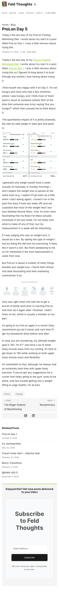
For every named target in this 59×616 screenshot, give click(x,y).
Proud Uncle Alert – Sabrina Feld (21, 453)
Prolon (7, 394)
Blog (13, 24)
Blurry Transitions (12, 462)
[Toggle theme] (35, 4)
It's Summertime (11, 443)
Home (5, 24)
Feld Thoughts (20, 4)
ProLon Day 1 (9, 434)
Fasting (19, 394)
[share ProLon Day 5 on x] (25, 415)
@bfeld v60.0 (10, 472)
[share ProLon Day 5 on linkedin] (33, 415)
